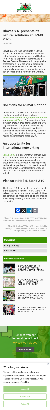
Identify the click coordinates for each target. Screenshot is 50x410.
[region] (25, 386)
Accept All (25, 389)
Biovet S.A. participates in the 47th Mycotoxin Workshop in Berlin (31, 282)
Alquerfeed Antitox (37, 117)
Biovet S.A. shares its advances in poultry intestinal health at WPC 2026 (31, 268)
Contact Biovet (25, 349)
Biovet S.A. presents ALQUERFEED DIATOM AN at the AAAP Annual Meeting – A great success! (25, 219)
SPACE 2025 (9, 155)
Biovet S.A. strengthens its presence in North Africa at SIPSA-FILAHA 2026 (32, 310)
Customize (25, 396)
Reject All (25, 404)
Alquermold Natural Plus (15, 117)
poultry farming (11, 245)
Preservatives (10, 250)
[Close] (48, 364)
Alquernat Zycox (15, 120)
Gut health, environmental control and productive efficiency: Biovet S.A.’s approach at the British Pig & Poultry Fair (32, 296)
